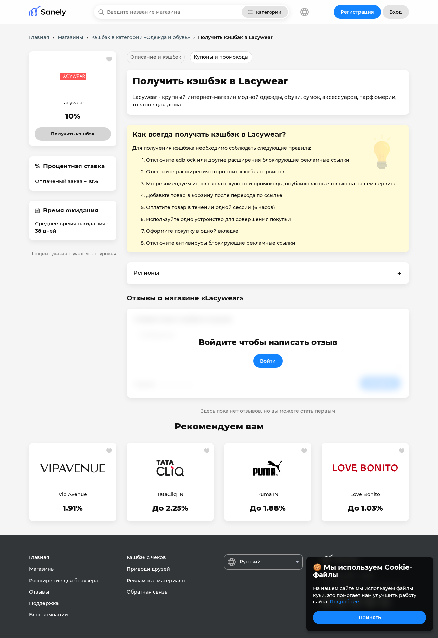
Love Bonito (365, 494)
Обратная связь (147, 592)
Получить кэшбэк (73, 131)
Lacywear (73, 103)
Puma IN (267, 494)
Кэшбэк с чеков (146, 557)
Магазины (42, 569)
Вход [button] (395, 12)
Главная (39, 557)
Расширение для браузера (63, 580)
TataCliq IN (170, 494)
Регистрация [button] (357, 12)
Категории (268, 12)
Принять (370, 617)
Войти (268, 361)
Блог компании (48, 615)
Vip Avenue (73, 494)
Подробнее (344, 602)
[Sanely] (47, 12)
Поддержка (44, 603)
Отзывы (39, 592)
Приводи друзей (148, 569)
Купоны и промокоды (221, 57)
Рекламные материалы (156, 580)
